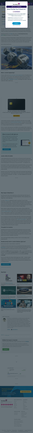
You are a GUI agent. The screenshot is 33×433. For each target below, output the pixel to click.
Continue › (16, 23)
